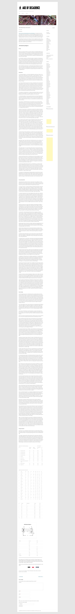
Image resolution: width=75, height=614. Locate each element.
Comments (48, 33)
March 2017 (47, 70)
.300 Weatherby (31, 570)
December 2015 (48, 83)
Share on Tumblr (37, 567)
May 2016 (47, 78)
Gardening (47, 45)
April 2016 (47, 79)
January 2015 (48, 93)
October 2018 (48, 67)
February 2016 (48, 81)
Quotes (27, 13)
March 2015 (47, 91)
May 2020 (47, 63)
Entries (47, 32)
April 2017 (47, 69)
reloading (39, 570)
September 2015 (48, 86)
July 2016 (47, 76)
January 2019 (48, 65)
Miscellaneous (48, 49)
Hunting (47, 48)
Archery (47, 38)
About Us (23, 13)
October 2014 (48, 96)
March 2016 (47, 80)
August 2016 (47, 75)
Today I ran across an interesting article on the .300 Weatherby (27, 33)
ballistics (37, 570)
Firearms (26, 570)
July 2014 (47, 99)
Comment (20, 582)
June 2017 (47, 68)
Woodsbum (25, 571)
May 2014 (47, 101)
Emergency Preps (48, 43)
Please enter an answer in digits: (23, 602)
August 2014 (47, 98)
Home (19, 13)
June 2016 (47, 77)
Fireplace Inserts (40, 576)
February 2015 (48, 92)
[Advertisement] (48, 121)
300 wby (35, 570)
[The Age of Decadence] (29, 10)
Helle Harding (21, 576)
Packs (47, 50)
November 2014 (48, 95)
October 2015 (48, 85)
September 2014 (48, 97)
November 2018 (48, 66)
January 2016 (48, 82)
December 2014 (48, 94)
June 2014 (47, 100)
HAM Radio (47, 46)
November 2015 (48, 84)
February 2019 (48, 64)
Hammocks (47, 47)
